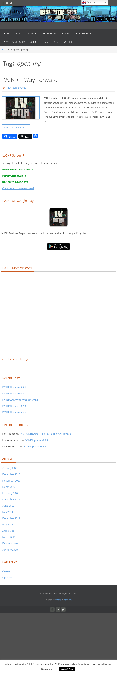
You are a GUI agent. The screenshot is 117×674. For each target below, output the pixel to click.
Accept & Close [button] (67, 669)
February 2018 (10, 542)
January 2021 (10, 467)
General (6, 570)
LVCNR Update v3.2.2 (14, 411)
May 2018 (7, 523)
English (90, 2)
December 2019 (11, 498)
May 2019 (7, 511)
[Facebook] (3, 3)
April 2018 (8, 530)
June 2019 (8, 505)
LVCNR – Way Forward (30, 79)
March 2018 (8, 536)
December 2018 (11, 517)
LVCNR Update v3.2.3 (14, 405)
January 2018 (10, 548)
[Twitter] (11, 3)
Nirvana (58, 598)
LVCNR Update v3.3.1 (14, 392)
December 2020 (11, 473)
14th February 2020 (16, 87)
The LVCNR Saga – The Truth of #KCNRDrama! (45, 433)
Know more (47, 668)
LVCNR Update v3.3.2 (14, 386)
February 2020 (10, 492)
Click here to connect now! (18, 187)
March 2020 (8, 486)
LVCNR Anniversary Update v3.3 (20, 399)
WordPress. (68, 598)
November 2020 (11, 479)
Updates (7, 576)
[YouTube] (7, 3)
